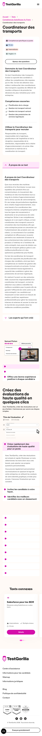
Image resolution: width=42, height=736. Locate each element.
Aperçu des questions (21, 61)
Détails (21, 632)
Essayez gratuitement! (21, 730)
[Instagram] (21, 718)
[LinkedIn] (25, 718)
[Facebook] (16, 718)
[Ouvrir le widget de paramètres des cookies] (3, 731)
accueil (5, 17)
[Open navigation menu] (38, 4)
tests (14, 17)
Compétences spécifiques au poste (17, 20)
